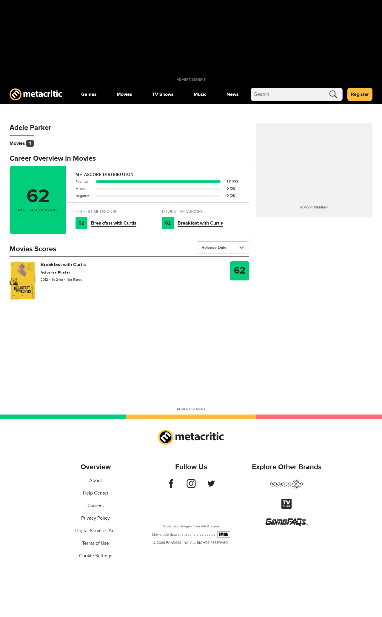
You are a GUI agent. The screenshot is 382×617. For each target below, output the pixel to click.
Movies (124, 94)
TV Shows (163, 94)
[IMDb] (223, 534)
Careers (95, 506)
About (95, 481)
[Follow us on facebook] (171, 486)
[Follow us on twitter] (211, 486)
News (233, 94)
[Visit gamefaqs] (286, 524)
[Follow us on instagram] (191, 486)
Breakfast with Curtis (113, 223)
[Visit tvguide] (286, 507)
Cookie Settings (95, 556)
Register (360, 94)
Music (200, 94)
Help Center (95, 493)
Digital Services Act (95, 531)
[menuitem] (88, 94)
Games (89, 94)
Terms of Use (95, 543)
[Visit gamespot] (286, 488)
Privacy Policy (95, 518)
